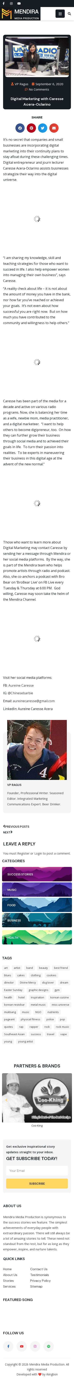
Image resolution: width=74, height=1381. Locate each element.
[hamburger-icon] (60, 14)
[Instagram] (11, 3)
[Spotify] (48, 1346)
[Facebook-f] (3, 3)
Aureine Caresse (21, 685)
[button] (20, 128)
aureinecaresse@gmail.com (34, 701)
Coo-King (37, 1125)
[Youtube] (19, 3)
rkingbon (52, 1374)
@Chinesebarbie (20, 693)
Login (38, 853)
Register (23, 853)
